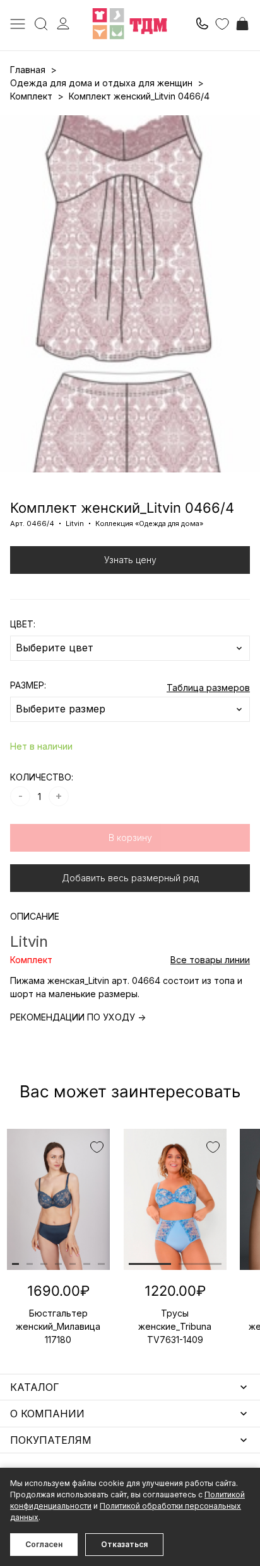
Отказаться (124, 1544)
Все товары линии (210, 959)
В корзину (130, 837)
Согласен (43, 1544)
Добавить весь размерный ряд (130, 877)
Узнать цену (130, 559)
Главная (27, 69)
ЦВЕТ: (22, 624)
